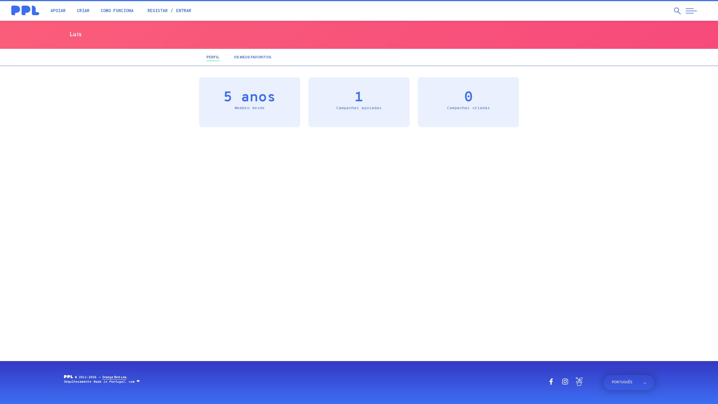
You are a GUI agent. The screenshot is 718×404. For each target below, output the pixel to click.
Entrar (183, 11)
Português (622, 382)
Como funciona (117, 11)
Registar (158, 11)
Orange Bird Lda (114, 377)
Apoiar (58, 11)
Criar (83, 11)
